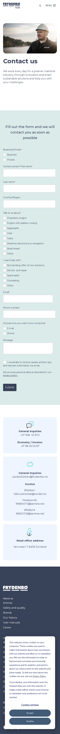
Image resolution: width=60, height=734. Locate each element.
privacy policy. (10, 375)
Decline (30, 721)
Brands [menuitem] (7, 612)
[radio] (29, 154)
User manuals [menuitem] (11, 622)
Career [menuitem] (7, 627)
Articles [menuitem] (7, 602)
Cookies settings (30, 704)
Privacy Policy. (39, 676)
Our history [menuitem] (10, 617)
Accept (30, 713)
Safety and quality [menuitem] (14, 607)
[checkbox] (29, 157)
